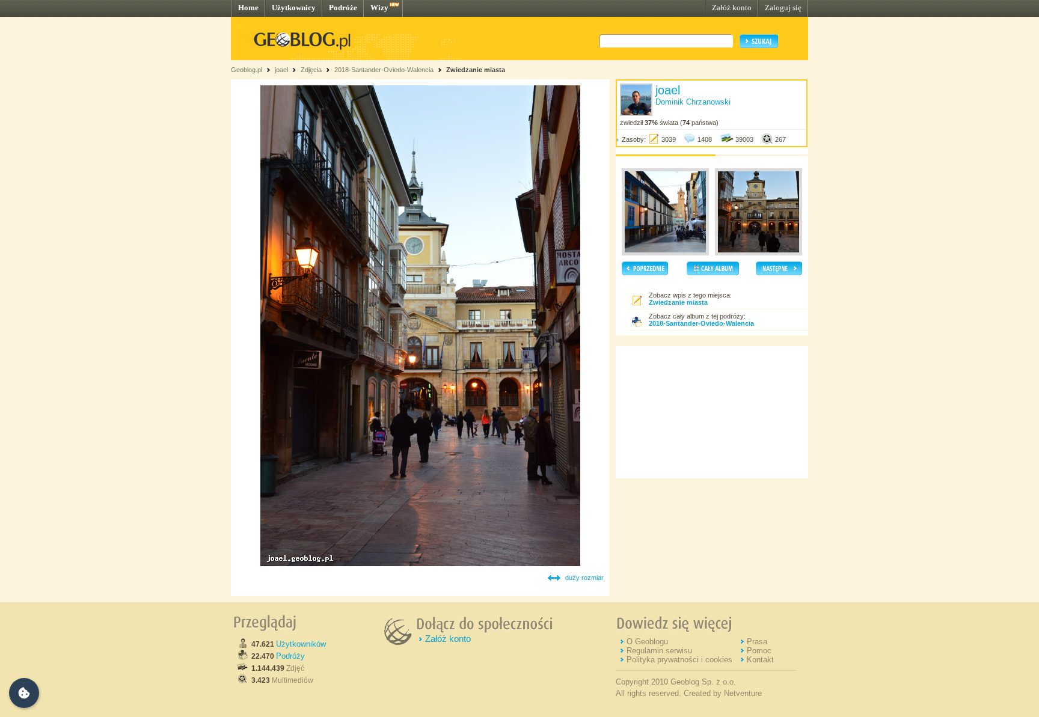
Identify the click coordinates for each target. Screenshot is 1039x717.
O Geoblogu (647, 641)
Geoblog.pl (246, 69)
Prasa (757, 641)
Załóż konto (732, 7)
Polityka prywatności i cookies (679, 659)
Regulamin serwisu (659, 650)
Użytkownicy (294, 7)
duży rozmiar (584, 577)
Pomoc (759, 650)
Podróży (290, 656)
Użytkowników (301, 643)
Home (248, 7)
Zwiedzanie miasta (475, 69)
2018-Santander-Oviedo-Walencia (384, 69)
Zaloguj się (783, 7)
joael (281, 69)
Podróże (343, 7)
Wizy (379, 7)
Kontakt (760, 659)
